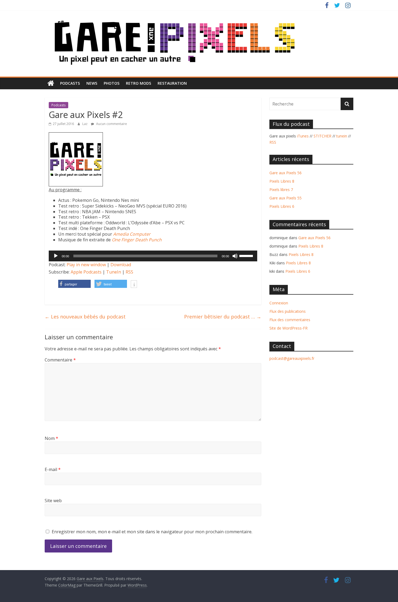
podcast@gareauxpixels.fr (291, 358)
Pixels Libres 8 (281, 181)
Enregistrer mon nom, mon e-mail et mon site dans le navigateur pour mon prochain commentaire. (152, 532)
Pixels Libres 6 (281, 206)
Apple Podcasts (86, 272)
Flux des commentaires (289, 319)
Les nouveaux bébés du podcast (85, 316)
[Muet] (235, 256)
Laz (85, 123)
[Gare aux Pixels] (51, 83)
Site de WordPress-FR (288, 328)
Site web (53, 501)
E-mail (53, 469)
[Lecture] (55, 256)
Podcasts (70, 83)
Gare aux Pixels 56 (285, 172)
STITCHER (322, 136)
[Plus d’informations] (134, 285)
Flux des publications (287, 311)
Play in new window (86, 265)
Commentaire (60, 360)
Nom (51, 438)
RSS (129, 272)
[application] (153, 256)
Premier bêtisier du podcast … (222, 316)
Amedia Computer (132, 234)
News (91, 83)
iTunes (303, 136)
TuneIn (113, 272)
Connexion (278, 302)
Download (120, 265)
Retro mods (138, 83)
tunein (341, 136)
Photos (111, 83)
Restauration (172, 83)
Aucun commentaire (111, 123)
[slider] (247, 255)
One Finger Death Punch (137, 240)
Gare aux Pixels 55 (285, 197)
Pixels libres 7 (281, 189)
